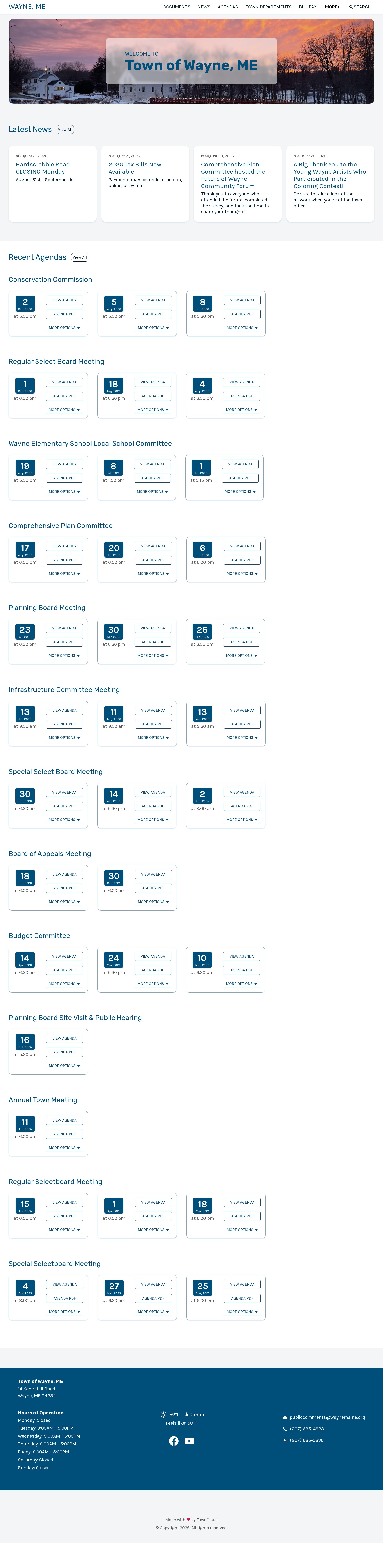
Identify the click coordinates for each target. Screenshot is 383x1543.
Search (362, 7)
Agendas (228, 7)
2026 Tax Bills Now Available (135, 168)
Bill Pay (308, 7)
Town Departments (268, 7)
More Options (62, 327)
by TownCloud (204, 1519)
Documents (177, 7)
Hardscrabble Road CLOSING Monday (43, 168)
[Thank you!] (188, 1520)
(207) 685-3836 (306, 1440)
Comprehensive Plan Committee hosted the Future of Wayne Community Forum (233, 175)
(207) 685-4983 (307, 1429)
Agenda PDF (64, 314)
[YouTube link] (189, 1444)
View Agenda (64, 300)
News (204, 7)
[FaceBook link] (174, 1444)
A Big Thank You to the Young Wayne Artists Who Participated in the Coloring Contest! (330, 175)
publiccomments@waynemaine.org (327, 1417)
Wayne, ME (27, 6)
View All (65, 129)
